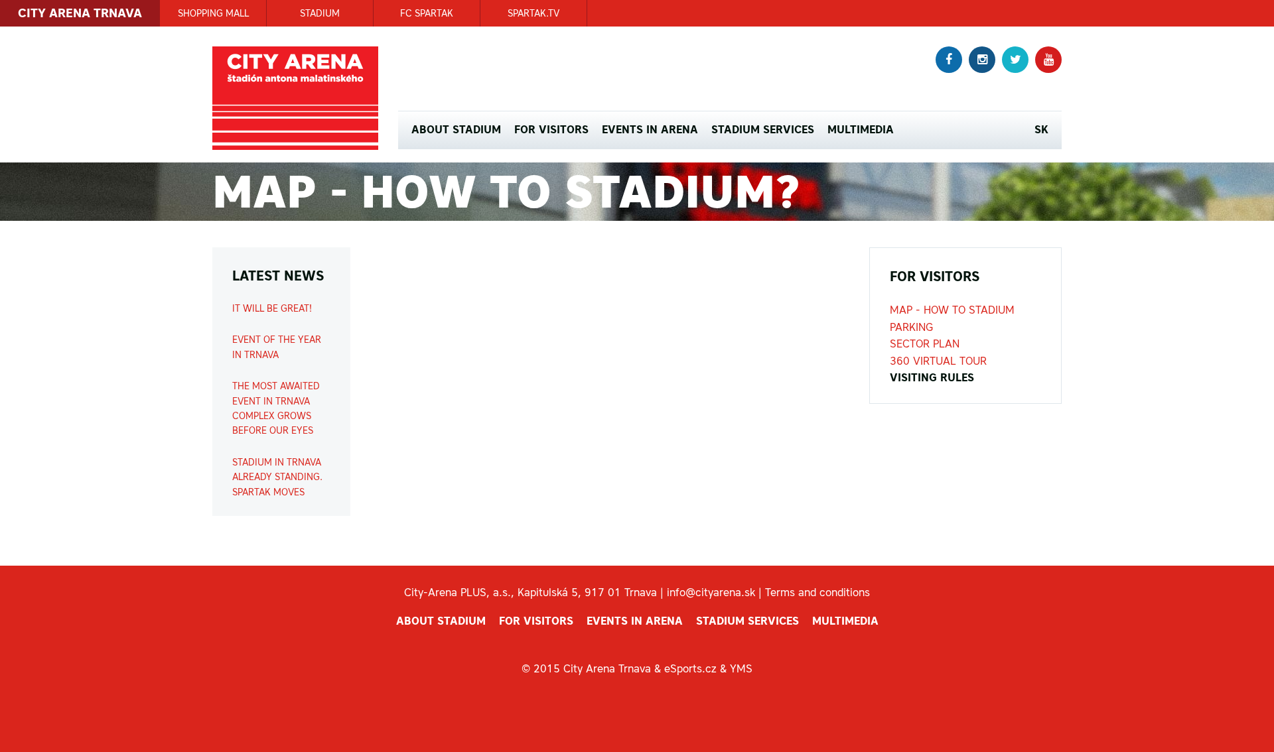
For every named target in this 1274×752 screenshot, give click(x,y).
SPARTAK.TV (533, 13)
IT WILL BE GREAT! (272, 308)
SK (1041, 130)
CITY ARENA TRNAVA (80, 13)
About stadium (456, 130)
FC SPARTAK (426, 13)
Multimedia (860, 130)
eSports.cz (690, 668)
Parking (911, 327)
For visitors (551, 130)
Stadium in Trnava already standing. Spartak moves (277, 477)
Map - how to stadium (952, 309)
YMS (741, 668)
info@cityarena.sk (711, 592)
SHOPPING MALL (213, 13)
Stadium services (762, 130)
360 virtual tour (938, 360)
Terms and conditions (817, 592)
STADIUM (320, 13)
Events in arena (650, 130)
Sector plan (924, 343)
